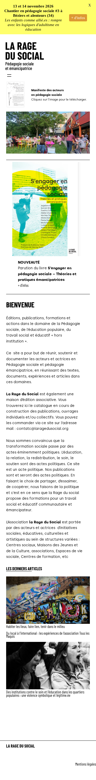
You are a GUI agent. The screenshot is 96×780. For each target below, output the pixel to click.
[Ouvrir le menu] (9, 75)
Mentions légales (85, 764)
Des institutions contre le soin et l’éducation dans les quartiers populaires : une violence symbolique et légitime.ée (45, 694)
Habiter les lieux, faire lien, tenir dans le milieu (35, 626)
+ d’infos (23, 285)
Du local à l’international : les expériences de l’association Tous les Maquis (47, 635)
